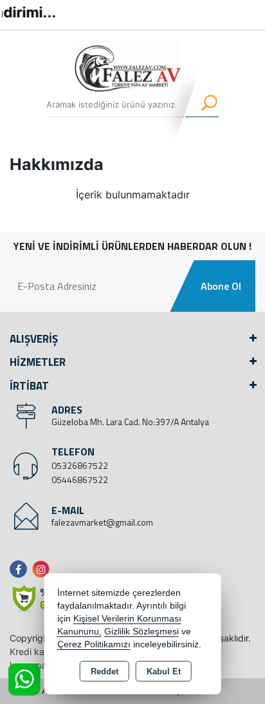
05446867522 (79, 479)
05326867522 (79, 465)
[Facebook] (21, 569)
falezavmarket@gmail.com (102, 522)
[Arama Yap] (201, 104)
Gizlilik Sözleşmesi (141, 631)
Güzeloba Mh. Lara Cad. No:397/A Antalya (130, 421)
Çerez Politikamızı (94, 644)
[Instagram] (43, 569)
